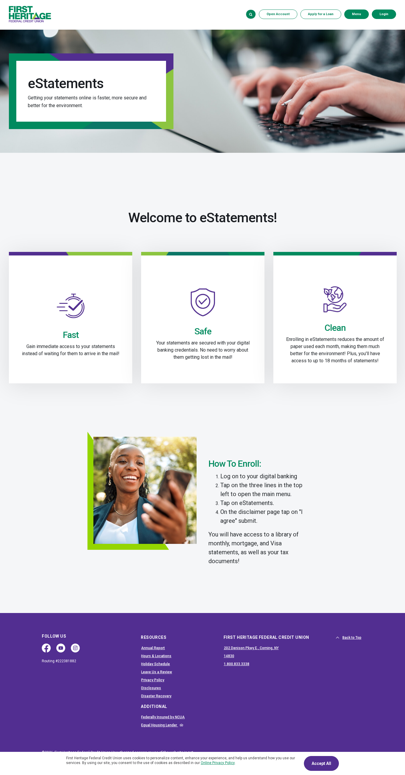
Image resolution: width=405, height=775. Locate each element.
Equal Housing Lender (174, 725)
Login (387, 14)
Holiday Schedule (155, 664)
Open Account (282, 14)
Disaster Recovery (156, 696)
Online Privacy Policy (218, 763)
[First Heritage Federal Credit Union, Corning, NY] (30, 14)
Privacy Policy (152, 680)
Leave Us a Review (156, 672)
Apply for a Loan (321, 14)
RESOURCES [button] (153, 637)
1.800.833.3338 (257, 664)
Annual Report (153, 648)
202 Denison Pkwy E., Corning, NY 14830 (251, 652)
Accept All (321, 763)
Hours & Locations (156, 656)
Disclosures (151, 688)
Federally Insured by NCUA (174, 717)
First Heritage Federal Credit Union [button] (266, 637)
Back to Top (351, 638)
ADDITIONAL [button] (154, 706)
